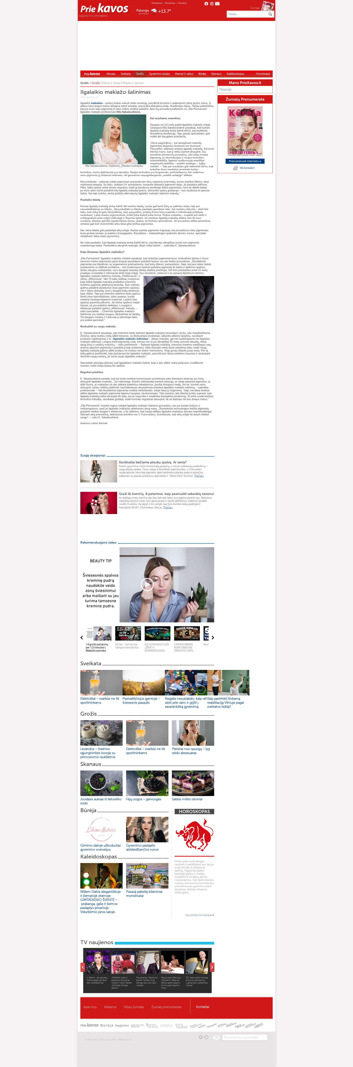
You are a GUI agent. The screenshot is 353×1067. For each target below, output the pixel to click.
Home (92, 73)
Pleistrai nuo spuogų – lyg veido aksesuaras (191, 751)
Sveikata (126, 73)
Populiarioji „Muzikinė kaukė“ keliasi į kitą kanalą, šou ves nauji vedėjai (147, 981)
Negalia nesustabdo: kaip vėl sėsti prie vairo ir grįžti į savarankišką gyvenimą (186, 703)
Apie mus (90, 1007)
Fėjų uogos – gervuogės (144, 799)
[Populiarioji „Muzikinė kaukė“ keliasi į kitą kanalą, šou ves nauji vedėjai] (147, 972)
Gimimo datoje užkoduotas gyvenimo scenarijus (100, 847)
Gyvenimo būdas (159, 73)
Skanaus (216, 73)
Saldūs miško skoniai (187, 799)
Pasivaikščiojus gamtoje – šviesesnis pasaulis (141, 701)
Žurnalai (255, 7)
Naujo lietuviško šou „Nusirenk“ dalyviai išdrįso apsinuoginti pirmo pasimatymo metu (171, 982)
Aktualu (111, 73)
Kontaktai (182, 3)
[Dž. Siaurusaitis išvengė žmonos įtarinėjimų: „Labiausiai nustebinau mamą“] (197, 972)
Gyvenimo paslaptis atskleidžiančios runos (142, 847)
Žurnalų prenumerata (166, 1007)
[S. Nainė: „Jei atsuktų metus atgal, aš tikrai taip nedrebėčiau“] (98, 972)
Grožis (140, 73)
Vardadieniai (156, 3)
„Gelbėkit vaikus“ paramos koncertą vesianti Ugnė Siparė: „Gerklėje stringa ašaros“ (121, 982)
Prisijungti (225, 89)
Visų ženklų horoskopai (199, 915)
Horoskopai (170, 3)
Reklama (110, 1007)
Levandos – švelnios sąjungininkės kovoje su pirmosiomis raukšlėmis (98, 753)
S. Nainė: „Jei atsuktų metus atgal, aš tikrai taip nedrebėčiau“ (97, 980)
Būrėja (202, 73)
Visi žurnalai (246, 168)
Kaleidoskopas (235, 73)
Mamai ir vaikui (184, 73)
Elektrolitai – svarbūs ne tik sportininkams (99, 701)
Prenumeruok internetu (244, 161)
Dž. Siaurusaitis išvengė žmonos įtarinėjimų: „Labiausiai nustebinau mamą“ (197, 981)
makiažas (97, 103)
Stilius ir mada (111, 83)
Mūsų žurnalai (134, 1007)
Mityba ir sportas (133, 83)
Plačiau (199, 476)
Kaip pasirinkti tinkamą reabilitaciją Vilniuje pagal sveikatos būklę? (225, 703)
